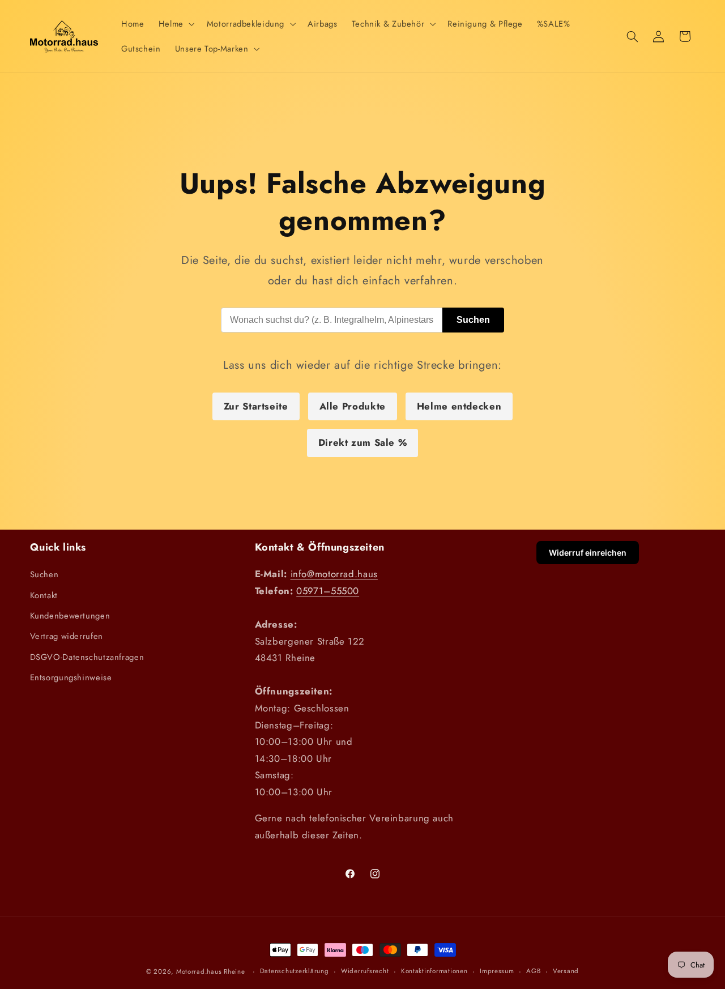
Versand (566, 970)
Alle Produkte (352, 406)
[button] (175, 23)
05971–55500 (327, 591)
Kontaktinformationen (434, 970)
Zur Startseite (256, 406)
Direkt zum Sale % (362, 442)
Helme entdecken (459, 406)
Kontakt (44, 595)
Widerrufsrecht (365, 970)
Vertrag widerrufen (66, 636)
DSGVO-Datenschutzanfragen (87, 657)
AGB (533, 970)
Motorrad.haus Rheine (210, 971)
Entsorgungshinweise (71, 677)
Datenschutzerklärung (294, 970)
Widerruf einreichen (587, 552)
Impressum (497, 970)
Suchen (473, 320)
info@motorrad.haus (334, 574)
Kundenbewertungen (70, 615)
